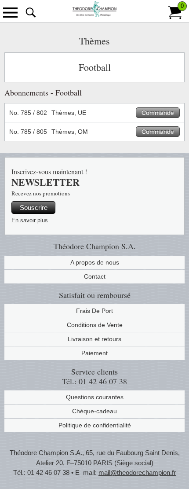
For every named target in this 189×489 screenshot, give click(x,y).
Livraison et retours (94, 338)
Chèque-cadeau (94, 411)
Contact (94, 276)
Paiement (94, 353)
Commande (158, 112)
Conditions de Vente (95, 324)
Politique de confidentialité (94, 425)
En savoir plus (29, 220)
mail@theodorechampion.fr (137, 472)
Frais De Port (94, 310)
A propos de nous (94, 262)
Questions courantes (95, 397)
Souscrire (33, 207)
